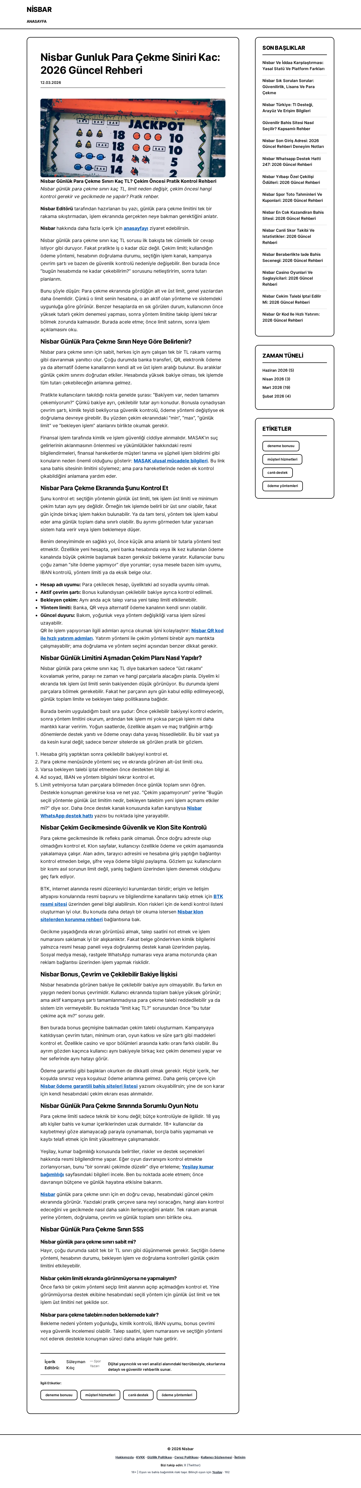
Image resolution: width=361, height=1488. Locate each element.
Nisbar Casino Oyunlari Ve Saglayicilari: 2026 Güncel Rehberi (287, 278)
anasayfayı (136, 228)
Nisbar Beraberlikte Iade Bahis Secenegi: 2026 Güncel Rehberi (292, 257)
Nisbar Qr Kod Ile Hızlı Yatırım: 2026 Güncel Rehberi (291, 317)
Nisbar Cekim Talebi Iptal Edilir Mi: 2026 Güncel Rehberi (291, 299)
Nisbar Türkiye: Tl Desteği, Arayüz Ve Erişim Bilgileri (287, 107)
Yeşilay (217, 1472)
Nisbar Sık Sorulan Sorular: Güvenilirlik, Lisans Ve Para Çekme (288, 86)
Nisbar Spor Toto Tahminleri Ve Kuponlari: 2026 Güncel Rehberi (292, 197)
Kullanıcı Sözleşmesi (216, 1457)
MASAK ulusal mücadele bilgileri (171, 460)
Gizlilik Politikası (159, 1457)
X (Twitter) (192, 1465)
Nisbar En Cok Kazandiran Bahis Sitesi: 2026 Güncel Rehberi (293, 215)
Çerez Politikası (186, 1457)
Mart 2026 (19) (276, 387)
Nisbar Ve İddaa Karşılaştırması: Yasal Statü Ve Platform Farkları (293, 65)
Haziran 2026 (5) (278, 370)
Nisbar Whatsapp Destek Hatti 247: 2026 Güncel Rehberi (291, 161)
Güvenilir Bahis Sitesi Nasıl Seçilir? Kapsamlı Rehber (288, 125)
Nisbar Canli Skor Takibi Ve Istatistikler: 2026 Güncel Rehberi (288, 236)
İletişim (240, 1457)
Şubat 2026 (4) (276, 396)
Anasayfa (37, 21)
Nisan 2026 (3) (276, 379)
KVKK (140, 1457)
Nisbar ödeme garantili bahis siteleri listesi (89, 1086)
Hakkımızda (124, 1457)
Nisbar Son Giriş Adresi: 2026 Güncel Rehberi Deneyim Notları (293, 143)
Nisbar (39, 9)
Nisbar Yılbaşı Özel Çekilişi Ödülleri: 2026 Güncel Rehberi (291, 179)
